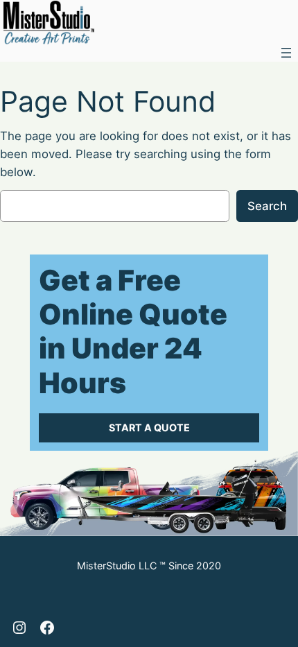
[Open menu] (286, 52)
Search (267, 206)
